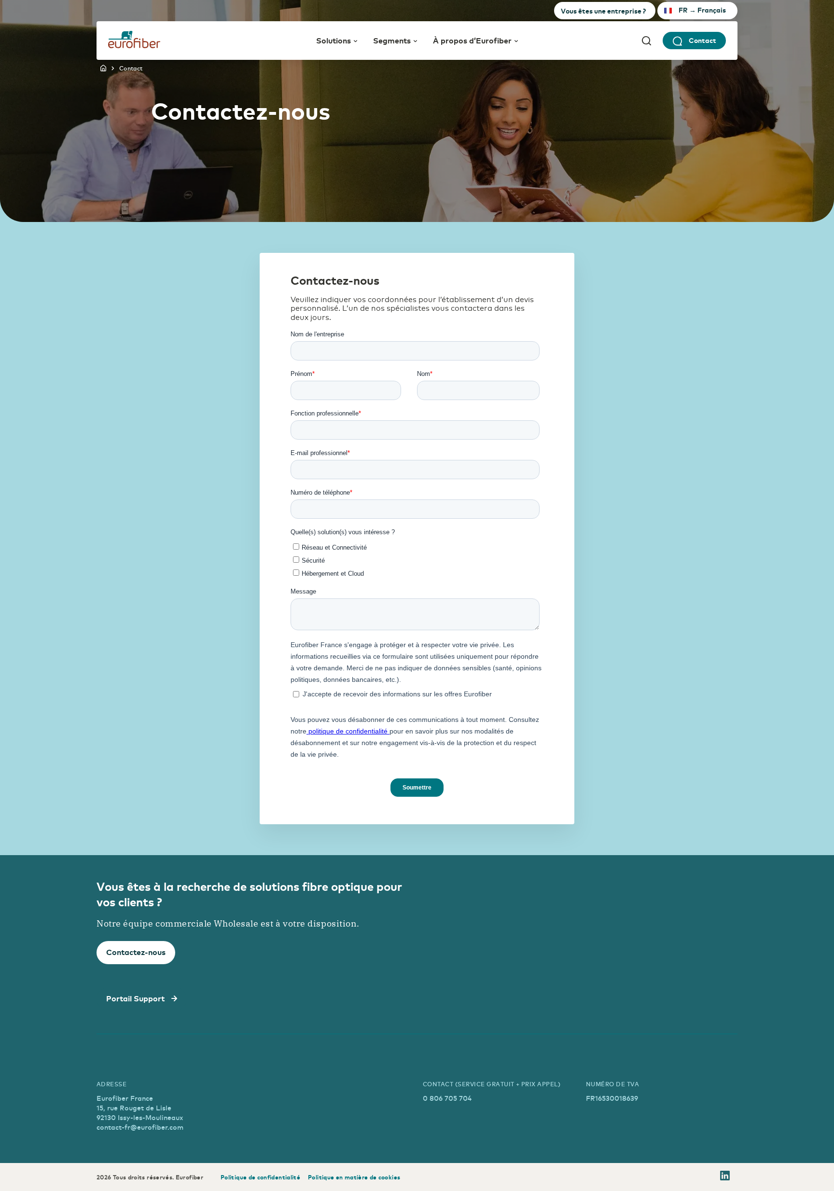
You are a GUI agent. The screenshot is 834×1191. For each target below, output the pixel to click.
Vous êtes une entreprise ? (603, 10)
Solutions (333, 40)
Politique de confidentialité (260, 1177)
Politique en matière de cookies (354, 1177)
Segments (392, 40)
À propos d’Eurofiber (472, 40)
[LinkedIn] (725, 1177)
